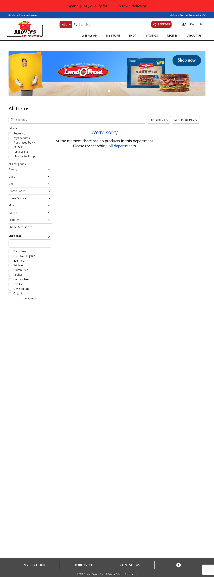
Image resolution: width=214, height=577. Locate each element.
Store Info (82, 565)
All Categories (17, 164)
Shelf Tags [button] (15, 236)
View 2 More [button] (30, 298)
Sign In (12, 14)
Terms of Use (131, 574)
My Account (35, 565)
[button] (192, 14)
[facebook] (178, 566)
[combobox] (66, 24)
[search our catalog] (75, 24)
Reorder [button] (164, 24)
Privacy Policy (115, 574)
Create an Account (28, 14)
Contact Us (130, 565)
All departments (122, 145)
